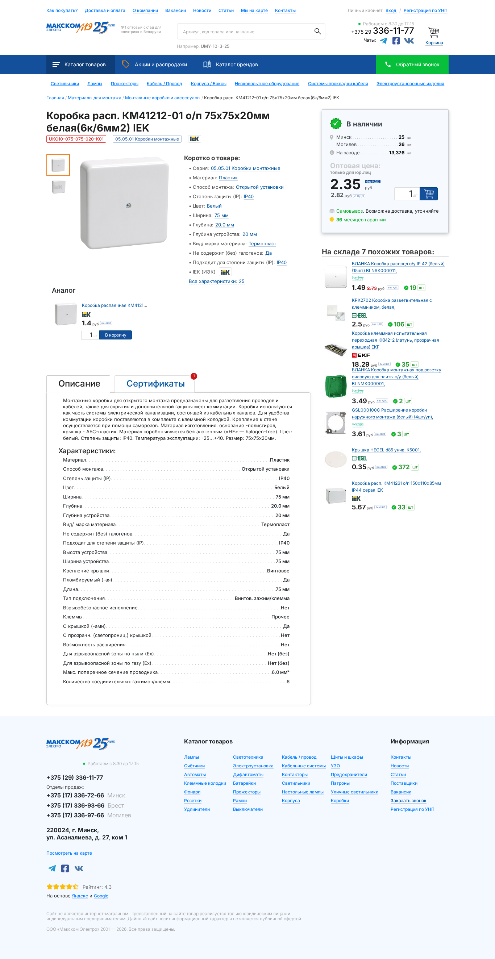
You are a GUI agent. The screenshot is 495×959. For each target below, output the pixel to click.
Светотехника (248, 757)
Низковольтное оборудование (267, 84)
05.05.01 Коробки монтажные (245, 168)
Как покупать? (62, 10)
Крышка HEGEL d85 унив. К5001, (386, 450)
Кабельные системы (304, 765)
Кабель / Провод (164, 84)
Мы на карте (254, 10)
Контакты (285, 10)
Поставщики (404, 783)
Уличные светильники (354, 792)
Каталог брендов (237, 64)
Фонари (192, 792)
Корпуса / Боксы (208, 84)
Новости (202, 10)
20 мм (249, 234)
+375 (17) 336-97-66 (88, 815)
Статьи (226, 10)
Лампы (94, 84)
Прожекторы (124, 84)
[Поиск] (318, 31)
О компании (145, 10)
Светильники (65, 84)
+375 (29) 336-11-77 (74, 777)
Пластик (228, 177)
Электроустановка (253, 765)
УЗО (335, 765)
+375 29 (382, 32)
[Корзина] (434, 31)
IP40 (249, 196)
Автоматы (195, 774)
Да (268, 253)
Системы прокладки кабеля (338, 84)
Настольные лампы (303, 792)
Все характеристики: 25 (217, 281)
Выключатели (248, 809)
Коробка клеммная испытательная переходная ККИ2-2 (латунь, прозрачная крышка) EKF (395, 340)
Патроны (340, 783)
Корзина (434, 42)
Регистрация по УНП (426, 10)
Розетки (192, 800)
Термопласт (262, 243)
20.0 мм (224, 225)
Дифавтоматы (248, 774)
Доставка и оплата (105, 10)
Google (101, 895)
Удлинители (197, 809)
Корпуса (291, 800)
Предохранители (349, 774)
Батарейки (244, 783)
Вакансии (175, 10)
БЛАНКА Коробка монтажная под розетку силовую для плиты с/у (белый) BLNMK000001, (396, 376)
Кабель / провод (299, 757)
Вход (391, 10)
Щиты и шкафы (347, 757)
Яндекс (80, 895)
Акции (161, 64)
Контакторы (295, 774)
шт (95, 336)
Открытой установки (260, 187)
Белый (214, 206)
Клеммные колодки (205, 783)
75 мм (222, 215)
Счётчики (194, 765)
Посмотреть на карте (69, 853)
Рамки (240, 800)
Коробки (340, 800)
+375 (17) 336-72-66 (85, 795)
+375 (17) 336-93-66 (85, 805)
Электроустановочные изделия (410, 84)
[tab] (78, 384)
